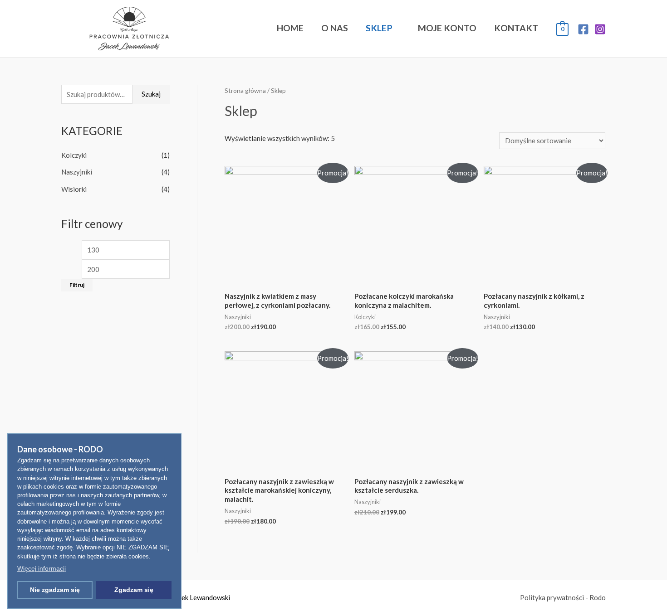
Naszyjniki (76, 172)
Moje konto (447, 28)
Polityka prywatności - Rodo (563, 597)
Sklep (379, 28)
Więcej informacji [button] (41, 568)
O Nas (334, 28)
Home (290, 28)
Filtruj (76, 284)
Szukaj (151, 94)
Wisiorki (74, 189)
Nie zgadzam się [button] (55, 589)
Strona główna (245, 90)
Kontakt (516, 28)
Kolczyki (74, 155)
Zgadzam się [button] (133, 589)
